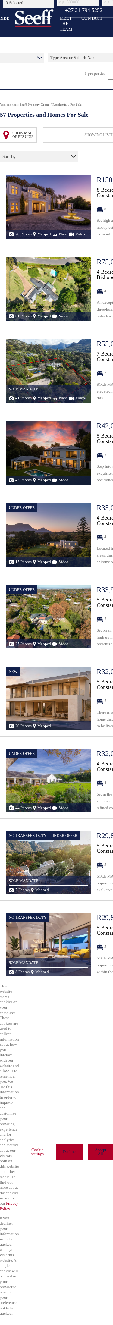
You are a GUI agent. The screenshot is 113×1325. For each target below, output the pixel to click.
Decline (69, 1152)
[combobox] (29, 2)
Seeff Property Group (35, 104)
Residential (59, 104)
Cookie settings (37, 1152)
